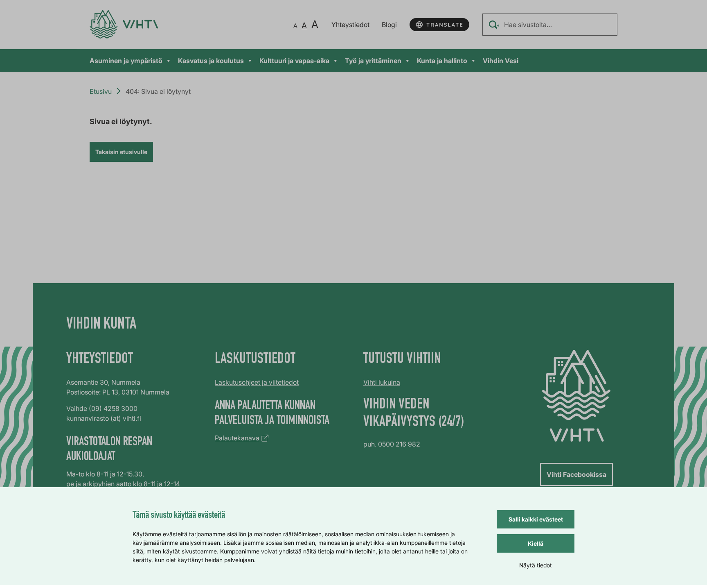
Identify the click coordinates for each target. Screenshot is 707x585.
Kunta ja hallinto (442, 61)
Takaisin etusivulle (121, 151)
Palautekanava (237, 438)
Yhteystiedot (350, 24)
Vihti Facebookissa (576, 474)
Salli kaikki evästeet (536, 519)
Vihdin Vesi (500, 61)
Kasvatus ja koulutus (211, 61)
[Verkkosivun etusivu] (124, 24)
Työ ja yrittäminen (373, 61)
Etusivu (101, 91)
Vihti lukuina (381, 382)
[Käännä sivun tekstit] (439, 24)
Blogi (389, 24)
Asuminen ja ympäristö (126, 61)
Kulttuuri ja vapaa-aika (294, 61)
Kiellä (535, 543)
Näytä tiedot (535, 565)
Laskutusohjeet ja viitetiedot (257, 382)
